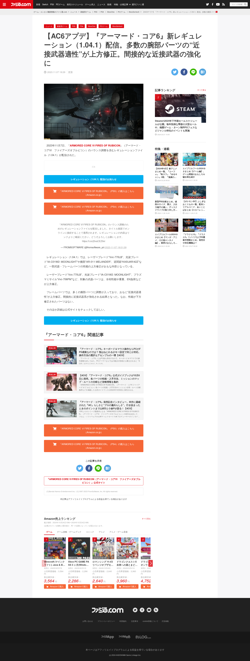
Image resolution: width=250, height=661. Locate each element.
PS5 (52, 4)
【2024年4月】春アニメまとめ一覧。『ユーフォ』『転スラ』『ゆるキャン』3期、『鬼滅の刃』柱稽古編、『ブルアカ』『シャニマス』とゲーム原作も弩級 (166, 172)
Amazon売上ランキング (59, 518)
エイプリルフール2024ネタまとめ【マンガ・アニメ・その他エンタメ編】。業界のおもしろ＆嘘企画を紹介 (166, 238)
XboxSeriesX (134, 12)
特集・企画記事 (121, 4)
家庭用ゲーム (85, 12)
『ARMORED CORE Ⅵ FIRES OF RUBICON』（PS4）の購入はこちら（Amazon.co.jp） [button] (96, 208)
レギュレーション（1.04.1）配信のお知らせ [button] (93, 179)
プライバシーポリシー (106, 621)
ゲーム (49, 531)
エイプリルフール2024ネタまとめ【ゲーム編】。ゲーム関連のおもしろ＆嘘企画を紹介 (194, 172)
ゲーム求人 (90, 4)
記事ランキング (165, 90)
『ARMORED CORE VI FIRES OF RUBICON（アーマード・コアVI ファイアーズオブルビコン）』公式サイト (93, 480)
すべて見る (146, 519)
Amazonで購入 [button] (56, 586)
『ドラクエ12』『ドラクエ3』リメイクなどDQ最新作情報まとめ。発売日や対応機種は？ (194, 238)
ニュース (101, 4)
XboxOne (111, 12)
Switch (45, 4)
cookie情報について (150, 621)
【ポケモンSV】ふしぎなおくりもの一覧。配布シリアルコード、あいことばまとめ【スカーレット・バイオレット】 (194, 205)
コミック (90, 531)
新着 (38, 4)
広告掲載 (165, 621)
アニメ (102, 531)
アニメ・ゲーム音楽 (118, 531)
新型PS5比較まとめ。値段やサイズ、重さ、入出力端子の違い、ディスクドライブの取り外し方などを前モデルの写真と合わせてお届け (166, 205)
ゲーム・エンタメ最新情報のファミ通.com (50, 12)
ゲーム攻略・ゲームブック (69, 531)
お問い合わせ (87, 621)
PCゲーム (60, 4)
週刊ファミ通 (138, 4)
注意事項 (134, 621)
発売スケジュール (75, 4)
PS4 (102, 12)
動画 (109, 4)
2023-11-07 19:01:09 (115, 247)
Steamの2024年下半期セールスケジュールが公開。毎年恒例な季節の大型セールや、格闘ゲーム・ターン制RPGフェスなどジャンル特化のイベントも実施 (176, 125)
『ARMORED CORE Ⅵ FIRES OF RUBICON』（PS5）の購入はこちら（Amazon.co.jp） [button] (96, 192)
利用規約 (123, 621)
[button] (150, 563)
